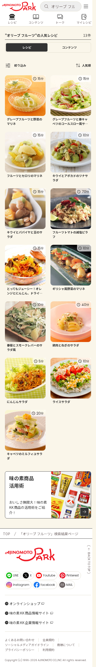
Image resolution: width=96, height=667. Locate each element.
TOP (6, 533)
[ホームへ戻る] (19, 6)
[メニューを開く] (85, 6)
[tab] (69, 47)
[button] (60, 6)
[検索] (46, 7)
